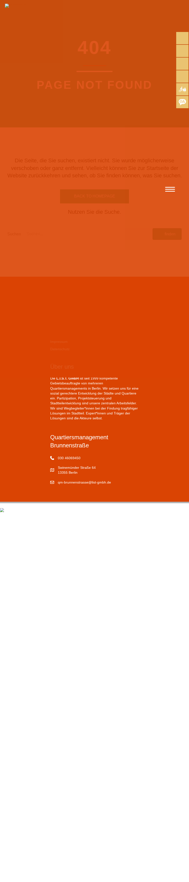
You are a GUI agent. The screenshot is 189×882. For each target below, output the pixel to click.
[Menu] (170, 189)
